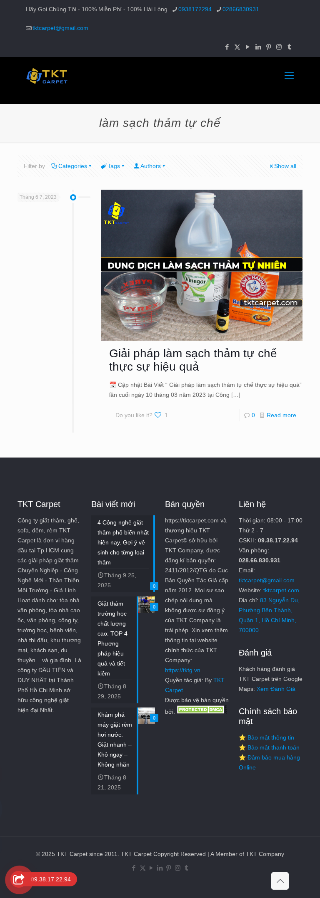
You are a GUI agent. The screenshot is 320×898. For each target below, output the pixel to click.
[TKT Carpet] (47, 75)
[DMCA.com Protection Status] (202, 711)
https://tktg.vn (182, 670)
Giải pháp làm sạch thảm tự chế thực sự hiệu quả (193, 360)
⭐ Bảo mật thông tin (266, 737)
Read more (281, 415)
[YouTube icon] (248, 46)
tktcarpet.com (281, 590)
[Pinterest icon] (268, 46)
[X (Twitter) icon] (237, 46)
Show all (285, 166)
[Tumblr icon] (289, 46)
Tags (114, 166)
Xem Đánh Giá (276, 688)
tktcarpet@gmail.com (60, 28)
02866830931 (240, 9)
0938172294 (195, 9)
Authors (150, 166)
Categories (72, 166)
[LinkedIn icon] (258, 46)
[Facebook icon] (227, 46)
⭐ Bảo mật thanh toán (269, 747)
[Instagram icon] (279, 46)
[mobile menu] (289, 76)
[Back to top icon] (280, 881)
